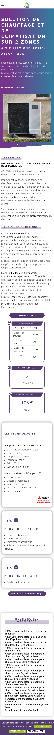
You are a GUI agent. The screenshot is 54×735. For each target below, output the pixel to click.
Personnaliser (35, 731)
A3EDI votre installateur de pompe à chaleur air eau (24, 649)
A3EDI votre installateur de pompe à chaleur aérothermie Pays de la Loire (25, 689)
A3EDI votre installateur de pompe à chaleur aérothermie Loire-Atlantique (25, 694)
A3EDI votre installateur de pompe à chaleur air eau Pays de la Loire (24, 655)
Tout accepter (43, 726)
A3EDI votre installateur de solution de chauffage (25, 632)
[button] (17, 144)
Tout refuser (18, 731)
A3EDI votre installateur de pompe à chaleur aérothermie (24, 683)
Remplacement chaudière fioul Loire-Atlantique (25, 700)
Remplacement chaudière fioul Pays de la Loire (27, 706)
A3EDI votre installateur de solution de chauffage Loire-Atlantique (25, 643)
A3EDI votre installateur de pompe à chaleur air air (24, 666)
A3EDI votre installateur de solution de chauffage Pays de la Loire (25, 638)
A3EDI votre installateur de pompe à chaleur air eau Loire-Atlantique (24, 660)
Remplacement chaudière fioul (21, 710)
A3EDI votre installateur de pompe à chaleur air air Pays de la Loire (24, 672)
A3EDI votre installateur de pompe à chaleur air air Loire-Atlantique (24, 677)
